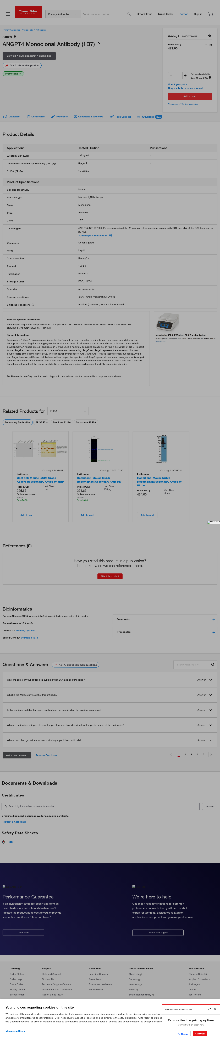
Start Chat (200, 1033)
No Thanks (183, 1034)
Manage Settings (15, 1031)
